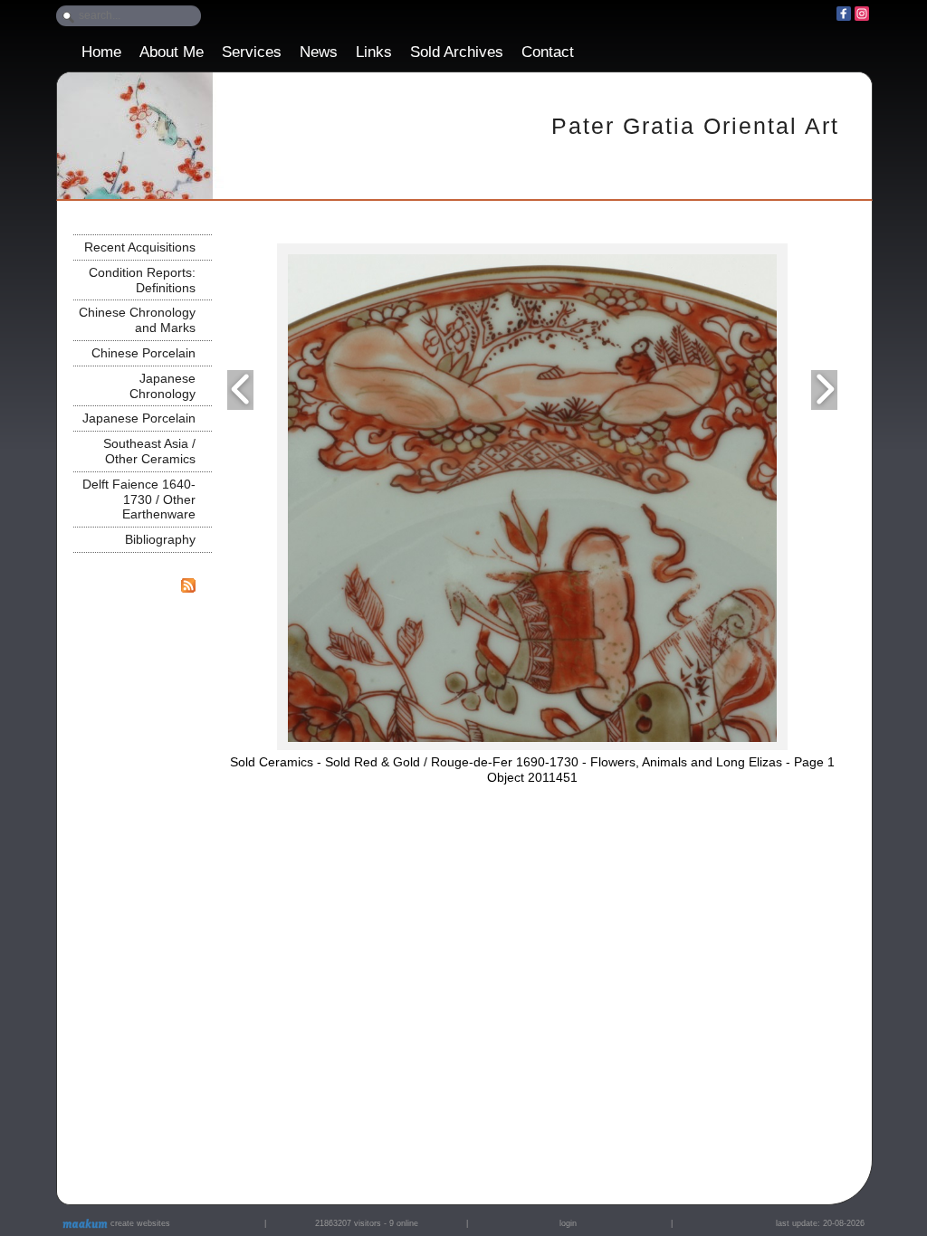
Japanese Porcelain (139, 418)
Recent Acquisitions (140, 247)
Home (101, 52)
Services (252, 52)
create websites (139, 1223)
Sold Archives (456, 52)
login (568, 1223)
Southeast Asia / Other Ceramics (149, 451)
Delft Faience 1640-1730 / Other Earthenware (139, 499)
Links (374, 52)
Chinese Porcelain (143, 353)
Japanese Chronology (162, 386)
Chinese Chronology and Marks (137, 320)
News (319, 52)
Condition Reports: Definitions (142, 280)
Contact (547, 52)
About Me (171, 52)
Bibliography (160, 539)
